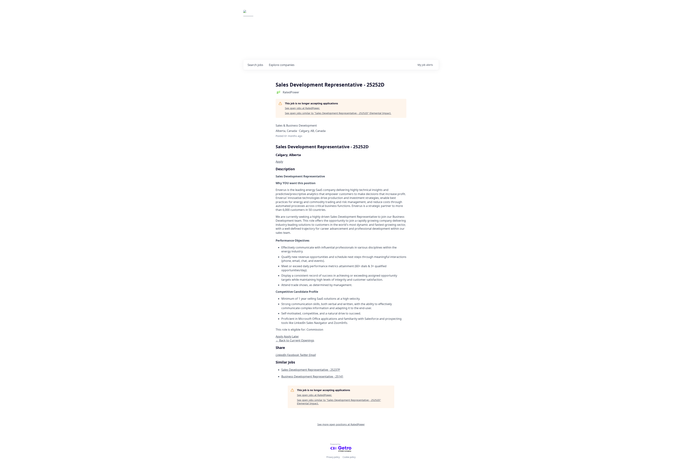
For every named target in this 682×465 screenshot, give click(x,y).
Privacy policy (333, 457)
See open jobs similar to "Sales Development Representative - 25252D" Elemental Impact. (338, 113)
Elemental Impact (276, 15)
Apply (279, 162)
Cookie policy (349, 457)
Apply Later (291, 336)
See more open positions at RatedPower (341, 424)
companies (281, 65)
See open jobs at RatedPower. (302, 108)
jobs (255, 65)
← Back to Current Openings (295, 340)
